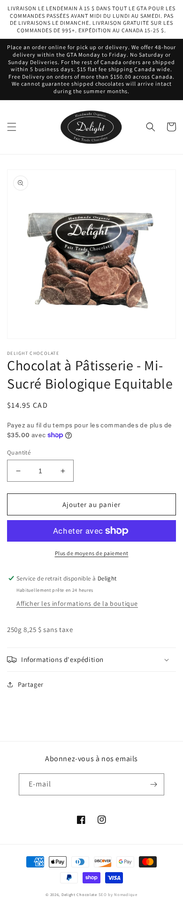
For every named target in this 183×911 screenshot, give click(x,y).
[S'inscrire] (153, 784)
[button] (11, 127)
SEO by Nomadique (118, 894)
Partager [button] (31, 684)
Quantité (18, 452)
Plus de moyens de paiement (92, 553)
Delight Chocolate (79, 894)
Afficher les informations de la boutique (77, 603)
